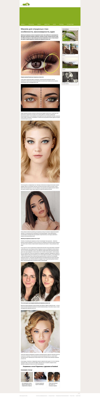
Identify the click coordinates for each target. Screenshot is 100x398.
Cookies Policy (78, 395)
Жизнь (22, 24)
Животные (47, 24)
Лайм (20, 395)
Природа (61, 24)
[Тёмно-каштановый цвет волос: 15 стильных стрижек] (54, 377)
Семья (38, 24)
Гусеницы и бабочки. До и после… (68, 41)
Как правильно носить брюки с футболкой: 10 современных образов (27, 384)
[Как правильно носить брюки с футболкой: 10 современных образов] (27, 377)
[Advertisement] (50, 15)
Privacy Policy (72, 395)
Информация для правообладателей (62, 395)
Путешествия (70, 24)
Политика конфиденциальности (41, 395)
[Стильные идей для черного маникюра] (40, 377)
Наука (54, 24)
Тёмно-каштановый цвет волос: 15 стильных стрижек (53, 384)
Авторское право (51, 395)
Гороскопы (31, 24)
